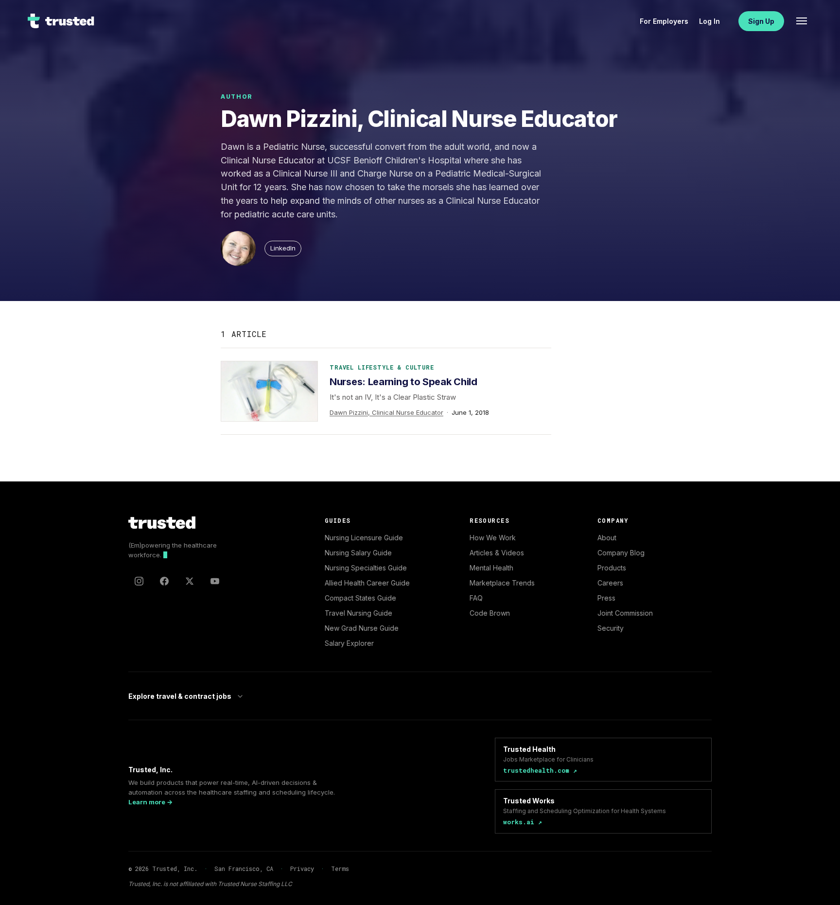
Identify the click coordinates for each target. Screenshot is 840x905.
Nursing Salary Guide (358, 553)
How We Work (493, 537)
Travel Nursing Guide (358, 613)
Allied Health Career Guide (367, 583)
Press (606, 598)
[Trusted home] (61, 21)
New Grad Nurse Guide (362, 628)
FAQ (476, 598)
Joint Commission (625, 613)
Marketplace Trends (502, 583)
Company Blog (621, 553)
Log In (709, 21)
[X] (189, 581)
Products (611, 568)
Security (610, 628)
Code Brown (490, 613)
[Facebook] (164, 581)
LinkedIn (283, 248)
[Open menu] (801, 21)
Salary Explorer (349, 643)
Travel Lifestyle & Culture (382, 367)
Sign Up (761, 21)
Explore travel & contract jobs (179, 696)
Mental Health (491, 568)
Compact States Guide (360, 598)
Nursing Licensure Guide (364, 537)
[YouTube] (215, 581)
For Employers (664, 21)
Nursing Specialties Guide (366, 568)
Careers (610, 583)
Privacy (302, 868)
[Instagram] (139, 581)
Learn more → (150, 802)
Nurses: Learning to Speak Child (403, 382)
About (606, 537)
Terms (340, 868)
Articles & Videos (497, 553)
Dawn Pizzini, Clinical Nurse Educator (386, 412)
